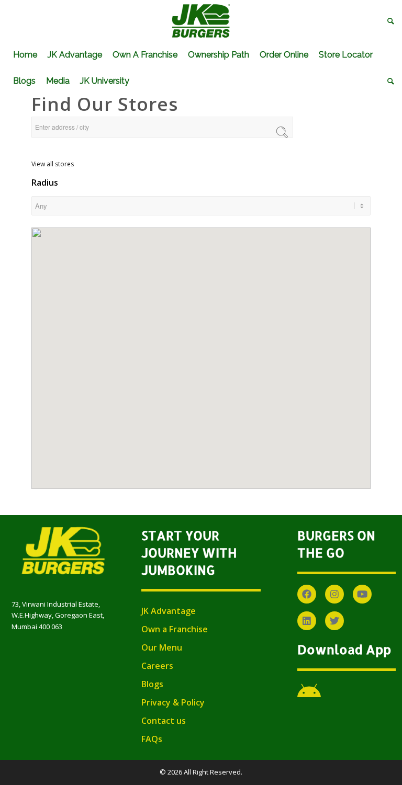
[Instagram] (334, 594)
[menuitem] (388, 21)
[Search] (388, 21)
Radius (44, 182)
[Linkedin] (306, 620)
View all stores (52, 164)
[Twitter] (334, 620)
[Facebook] (306, 594)
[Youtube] (362, 594)
